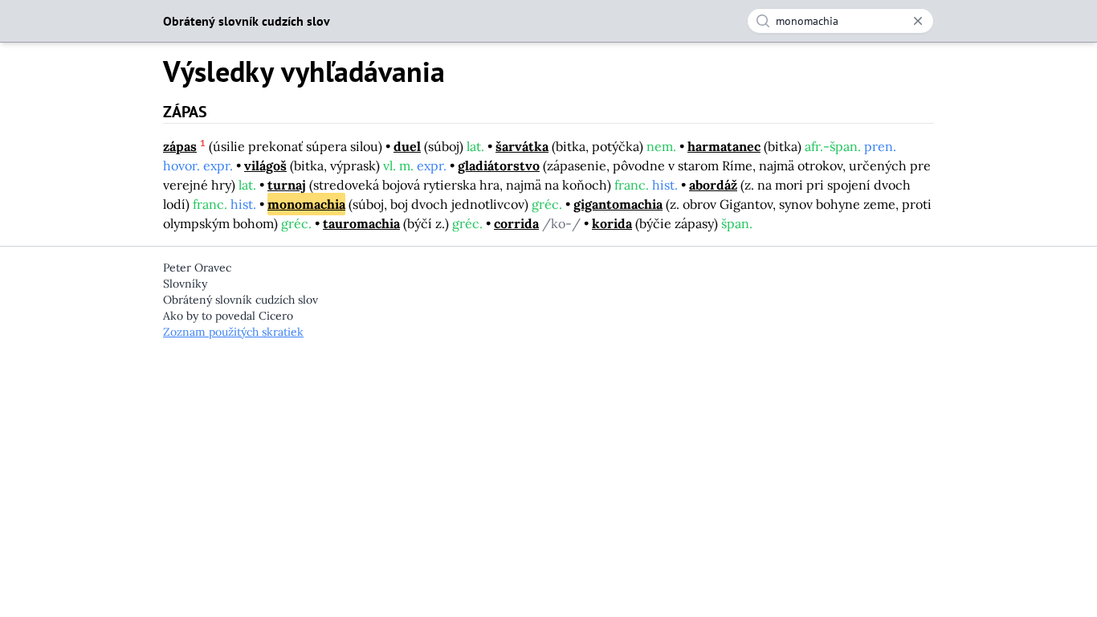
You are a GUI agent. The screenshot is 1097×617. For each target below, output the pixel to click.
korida (612, 223)
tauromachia (361, 223)
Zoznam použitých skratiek (233, 332)
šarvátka (521, 146)
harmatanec (724, 146)
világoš (265, 165)
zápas (180, 146)
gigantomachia (618, 204)
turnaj (286, 185)
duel (407, 146)
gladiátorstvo (499, 165)
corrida (516, 223)
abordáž (713, 185)
